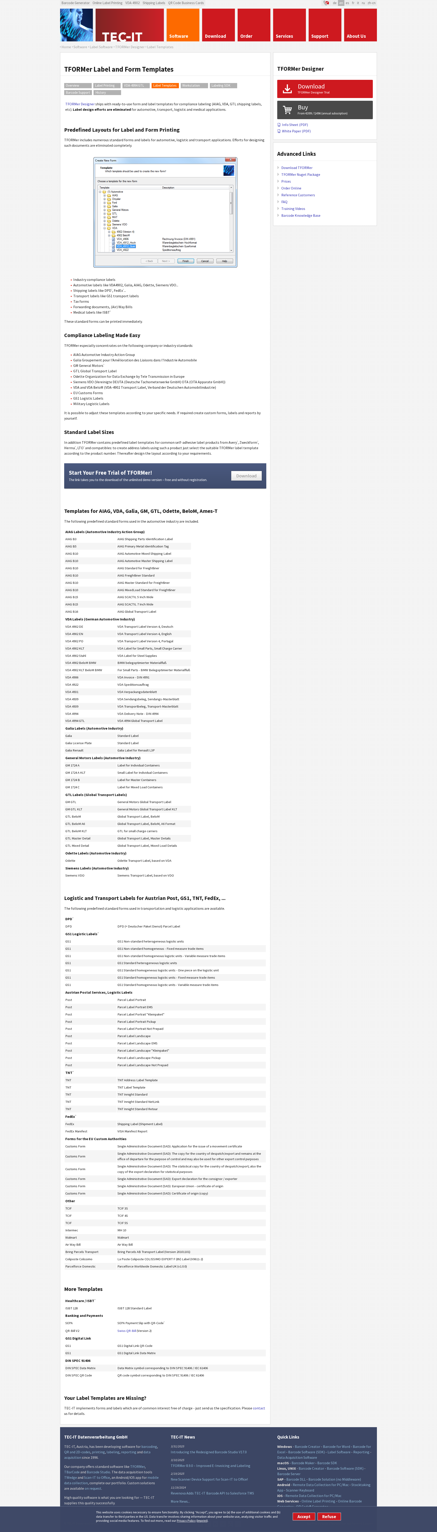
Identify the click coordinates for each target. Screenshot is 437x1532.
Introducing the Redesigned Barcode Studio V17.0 (209, 1452)
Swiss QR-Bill (126, 1331)
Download (246, 476)
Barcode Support (78, 92)
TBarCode (72, 1472)
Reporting (361, 1452)
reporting (128, 1452)
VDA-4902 (132, 3)
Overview (72, 85)
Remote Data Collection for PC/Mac (321, 1484)
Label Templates (165, 85)
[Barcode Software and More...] (76, 25)
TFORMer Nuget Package (300, 174)
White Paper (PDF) (296, 131)
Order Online (291, 188)
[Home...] (130, 25)
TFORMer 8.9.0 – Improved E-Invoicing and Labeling (210, 1465)
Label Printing (105, 85)
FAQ (284, 201)
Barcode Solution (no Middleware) (334, 1479)
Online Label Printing (107, 3)
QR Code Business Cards (186, 3)
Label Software (339, 1452)
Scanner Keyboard (300, 1490)
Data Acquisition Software (297, 1457)
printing (98, 1452)
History (100, 92)
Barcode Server (288, 1474)
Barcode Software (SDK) (306, 1452)
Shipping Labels (154, 3)
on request (93, 1488)
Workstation (191, 85)
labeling (113, 1452)
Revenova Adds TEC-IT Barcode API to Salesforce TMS (212, 1493)
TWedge (70, 1477)
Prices (286, 181)
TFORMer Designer (80, 104)
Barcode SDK (327, 1463)
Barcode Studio (98, 1472)
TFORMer (137, 1466)
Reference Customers (298, 195)
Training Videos (293, 208)
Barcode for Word (336, 1446)
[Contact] (326, 3)
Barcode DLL (296, 1479)
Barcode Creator (307, 1446)
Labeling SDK (220, 85)
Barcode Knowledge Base (300, 215)
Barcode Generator (75, 3)
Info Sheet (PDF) (295, 124)
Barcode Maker (303, 1463)
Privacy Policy (186, 1521)
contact (259, 1408)
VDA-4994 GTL (134, 85)
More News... (180, 1501)
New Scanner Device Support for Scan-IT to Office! (209, 1479)
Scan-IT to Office (97, 1477)
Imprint (202, 1521)
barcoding (149, 1446)
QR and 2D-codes (77, 1452)
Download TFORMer (297, 167)
